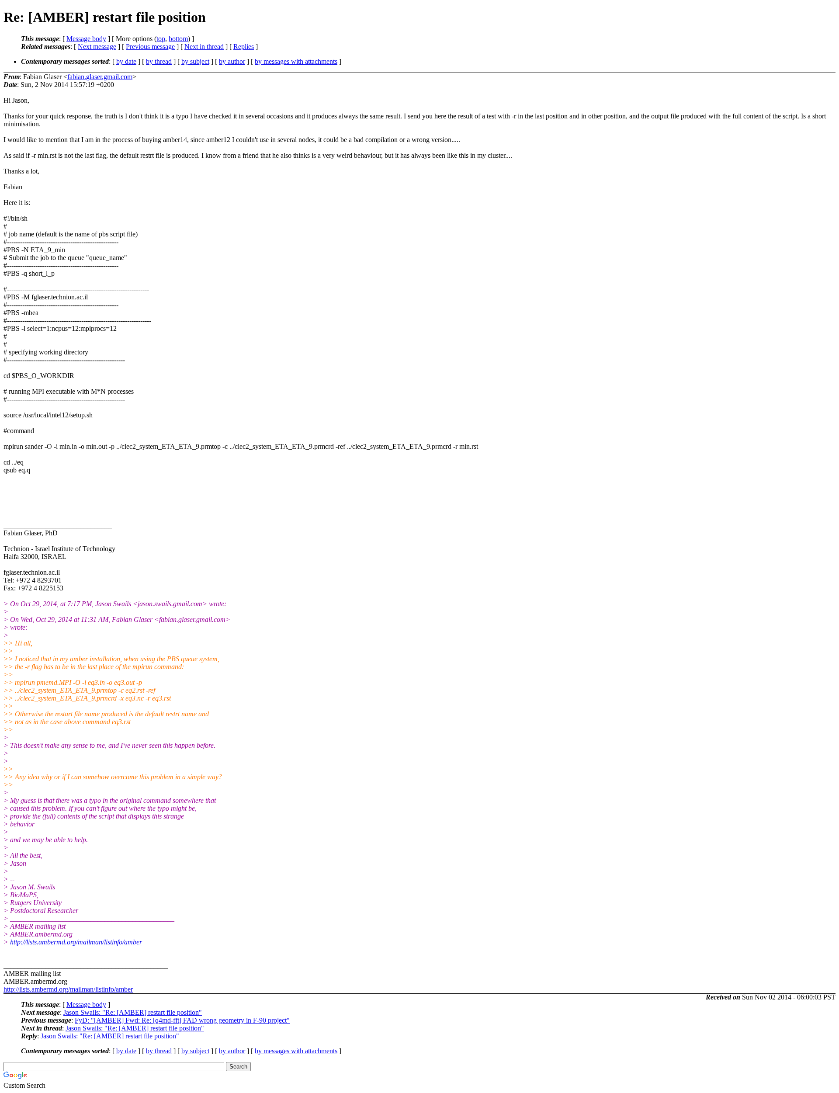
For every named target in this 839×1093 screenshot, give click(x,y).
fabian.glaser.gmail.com (99, 76)
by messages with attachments (296, 61)
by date (126, 61)
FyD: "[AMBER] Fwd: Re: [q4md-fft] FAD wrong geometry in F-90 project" (182, 1020)
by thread (159, 61)
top (160, 38)
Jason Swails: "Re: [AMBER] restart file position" (132, 1012)
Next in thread (204, 46)
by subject (195, 61)
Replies (243, 46)
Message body (86, 38)
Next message (97, 46)
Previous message (150, 46)
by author (232, 61)
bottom (178, 38)
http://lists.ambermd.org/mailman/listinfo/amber (76, 942)
